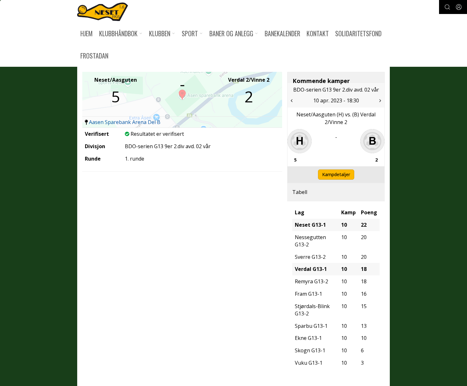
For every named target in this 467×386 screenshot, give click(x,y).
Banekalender (282, 33)
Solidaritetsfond (358, 33)
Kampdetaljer (336, 174)
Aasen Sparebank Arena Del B (124, 122)
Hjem (86, 33)
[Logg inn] (458, 7)
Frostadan (94, 55)
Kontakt (318, 33)
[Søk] (447, 7)
